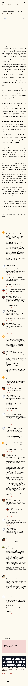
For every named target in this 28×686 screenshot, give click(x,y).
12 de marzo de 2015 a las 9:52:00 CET (14, 324)
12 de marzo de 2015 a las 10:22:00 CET (14, 352)
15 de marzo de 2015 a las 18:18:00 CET (14, 597)
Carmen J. (8, 454)
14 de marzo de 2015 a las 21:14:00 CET (14, 576)
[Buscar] (25, 2)
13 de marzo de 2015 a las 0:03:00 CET (14, 500)
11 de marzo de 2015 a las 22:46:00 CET (14, 297)
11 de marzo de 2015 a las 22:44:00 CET (18, 289)
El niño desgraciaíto (10, 265)
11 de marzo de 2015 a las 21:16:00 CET (14, 266)
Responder (9, 262)
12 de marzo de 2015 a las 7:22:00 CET (14, 311)
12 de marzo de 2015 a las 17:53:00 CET (14, 428)
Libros (7, 224)
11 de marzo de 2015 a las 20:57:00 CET (15, 231)
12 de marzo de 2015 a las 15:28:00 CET (14, 396)
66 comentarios (10, 673)
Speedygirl (8, 575)
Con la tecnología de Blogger (15, 681)
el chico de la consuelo (11, 296)
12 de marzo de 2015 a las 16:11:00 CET (14, 414)
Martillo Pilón (9, 387)
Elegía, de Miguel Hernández (10, 646)
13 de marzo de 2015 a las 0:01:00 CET (14, 455)
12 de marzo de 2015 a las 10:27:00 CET (15, 376)
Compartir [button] (4, 223)
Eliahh (7, 546)
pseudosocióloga (10, 323)
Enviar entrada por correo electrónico (14, 223)
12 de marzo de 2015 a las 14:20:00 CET (14, 388)
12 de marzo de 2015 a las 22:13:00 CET (15, 442)
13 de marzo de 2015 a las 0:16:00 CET (14, 520)
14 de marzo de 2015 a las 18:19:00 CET (17, 546)
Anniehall (8, 427)
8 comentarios (12, 649)
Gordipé (8, 289)
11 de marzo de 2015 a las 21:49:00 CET (15, 277)
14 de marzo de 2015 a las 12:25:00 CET (14, 539)
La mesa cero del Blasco (10, 5)
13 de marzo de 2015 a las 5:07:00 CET (14, 529)
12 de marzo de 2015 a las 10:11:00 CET (15, 336)
